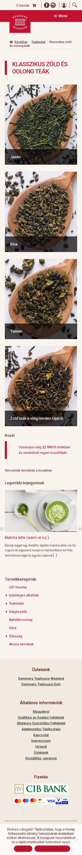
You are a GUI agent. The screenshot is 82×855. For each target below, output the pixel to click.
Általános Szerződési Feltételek (41, 723)
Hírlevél (41, 747)
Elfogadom (23, 848)
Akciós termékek (21, 644)
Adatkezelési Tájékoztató (41, 729)
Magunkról (41, 712)
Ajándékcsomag (20, 620)
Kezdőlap (21, 42)
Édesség (15, 636)
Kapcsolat (41, 735)
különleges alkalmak (24, 595)
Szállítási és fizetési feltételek (41, 718)
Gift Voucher (18, 587)
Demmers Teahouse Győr (41, 684)
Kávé (12, 628)
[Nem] (77, 839)
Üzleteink (41, 753)
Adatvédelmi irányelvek (52, 848)
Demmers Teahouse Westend (41, 679)
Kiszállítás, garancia (41, 758)
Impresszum (41, 741)
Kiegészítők (18, 612)
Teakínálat (38, 42)
